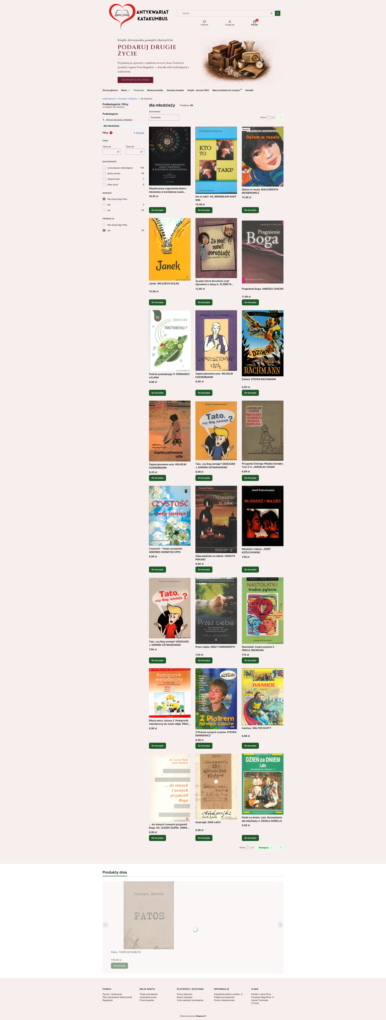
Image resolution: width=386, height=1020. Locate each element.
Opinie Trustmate (259, 1000)
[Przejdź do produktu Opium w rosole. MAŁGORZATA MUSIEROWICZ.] (262, 157)
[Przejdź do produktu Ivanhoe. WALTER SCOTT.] (262, 696)
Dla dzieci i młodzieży (128, 99)
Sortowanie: (155, 111)
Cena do (130, 146)
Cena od (107, 146)
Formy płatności (184, 994)
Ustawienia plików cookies (227, 994)
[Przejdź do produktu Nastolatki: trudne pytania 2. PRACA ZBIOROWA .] (262, 610)
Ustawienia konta (148, 997)
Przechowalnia (147, 1000)
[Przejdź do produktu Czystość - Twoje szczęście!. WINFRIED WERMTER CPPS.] (170, 516)
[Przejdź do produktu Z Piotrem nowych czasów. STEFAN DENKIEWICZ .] (216, 698)
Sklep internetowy (192, 1016)
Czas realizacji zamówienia (190, 1000)
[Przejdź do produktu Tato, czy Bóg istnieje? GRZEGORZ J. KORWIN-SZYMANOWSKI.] (216, 431)
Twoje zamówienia (149, 994)
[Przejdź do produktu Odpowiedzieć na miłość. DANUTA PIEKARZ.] (216, 519)
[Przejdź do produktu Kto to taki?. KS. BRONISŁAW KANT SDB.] (216, 160)
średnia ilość (114, 179)
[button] (277, 13)
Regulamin (108, 1000)
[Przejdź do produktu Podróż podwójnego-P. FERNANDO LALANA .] (170, 340)
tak (109, 204)
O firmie (255, 1003)
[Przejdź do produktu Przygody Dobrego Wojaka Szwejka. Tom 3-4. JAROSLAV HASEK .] (262, 431)
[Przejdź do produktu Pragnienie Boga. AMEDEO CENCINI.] (262, 252)
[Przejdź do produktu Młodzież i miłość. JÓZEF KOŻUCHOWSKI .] (262, 516)
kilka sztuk (113, 184)
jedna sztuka (114, 173)
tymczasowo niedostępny (120, 168)
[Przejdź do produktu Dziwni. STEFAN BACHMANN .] (262, 343)
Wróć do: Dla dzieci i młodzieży (119, 119)
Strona (263, 117)
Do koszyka (157, 210)
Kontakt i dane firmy (261, 994)
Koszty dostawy (185, 997)
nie (108, 210)
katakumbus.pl (109, 99)
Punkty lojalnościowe (224, 1000)
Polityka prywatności (224, 997)
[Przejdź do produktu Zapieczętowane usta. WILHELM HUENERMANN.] (216, 340)
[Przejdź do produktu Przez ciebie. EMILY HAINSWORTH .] (216, 610)
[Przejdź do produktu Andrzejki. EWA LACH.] (216, 787)
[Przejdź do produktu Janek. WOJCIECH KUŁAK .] (170, 249)
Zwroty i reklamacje (112, 994)
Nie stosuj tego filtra (117, 199)
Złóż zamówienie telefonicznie (117, 997)
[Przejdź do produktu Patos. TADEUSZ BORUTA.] (148, 915)
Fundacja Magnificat (261, 997)
